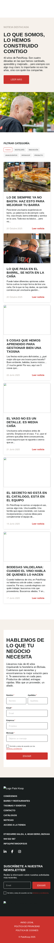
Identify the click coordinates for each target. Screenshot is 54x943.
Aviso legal (27, 922)
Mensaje (10, 733)
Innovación (33, 150)
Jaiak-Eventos (11, 155)
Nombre (10, 695)
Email (9, 708)
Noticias (9, 820)
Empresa (10, 720)
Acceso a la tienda (15, 825)
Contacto (9, 810)
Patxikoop (26, 155)
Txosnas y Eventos (15, 805)
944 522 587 (9, 839)
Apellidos (32, 695)
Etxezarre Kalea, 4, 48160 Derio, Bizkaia (27, 834)
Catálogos (10, 815)
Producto (38, 155)
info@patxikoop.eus (15, 843)
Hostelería (19, 150)
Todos (8, 150)
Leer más (16, 79)
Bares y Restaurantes (17, 801)
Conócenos (10, 796)
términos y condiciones (14, 749)
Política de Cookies (27, 930)
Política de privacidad (27, 926)
